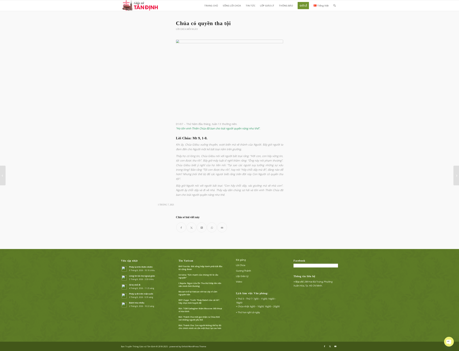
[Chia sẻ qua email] (222, 227)
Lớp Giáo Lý (242, 276)
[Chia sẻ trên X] (191, 227)
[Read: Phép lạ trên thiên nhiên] (124, 269)
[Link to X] (330, 346)
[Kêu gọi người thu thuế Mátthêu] (456, 175)
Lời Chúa (240, 265)
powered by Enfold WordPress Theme (187, 346)
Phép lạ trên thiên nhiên (141, 266)
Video (239, 281)
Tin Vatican (186, 260)
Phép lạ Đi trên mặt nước (141, 293)
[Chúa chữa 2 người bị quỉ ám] (3, 175)
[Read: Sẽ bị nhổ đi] (124, 287)
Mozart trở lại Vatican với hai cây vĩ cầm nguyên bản (198, 293)
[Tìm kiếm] (334, 5)
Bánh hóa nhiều (136, 302)
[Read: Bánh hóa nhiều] (124, 305)
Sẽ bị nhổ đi (134, 284)
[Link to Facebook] (324, 346)
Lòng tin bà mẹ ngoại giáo (142, 275)
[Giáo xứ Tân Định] (140, 5)
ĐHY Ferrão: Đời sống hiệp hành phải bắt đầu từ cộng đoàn (200, 268)
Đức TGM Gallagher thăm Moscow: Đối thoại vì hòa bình (200, 310)
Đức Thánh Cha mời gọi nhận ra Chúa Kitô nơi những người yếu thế (199, 318)
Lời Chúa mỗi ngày (187, 29)
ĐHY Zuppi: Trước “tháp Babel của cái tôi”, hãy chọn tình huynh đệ (199, 301)
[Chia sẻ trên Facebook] (181, 227)
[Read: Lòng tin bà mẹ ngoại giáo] (124, 278)
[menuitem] (211, 5)
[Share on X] (202, 227)
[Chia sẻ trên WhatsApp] (212, 227)
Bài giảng (241, 259)
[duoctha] (229, 79)
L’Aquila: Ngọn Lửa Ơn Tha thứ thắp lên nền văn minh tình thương (200, 285)
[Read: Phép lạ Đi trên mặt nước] (124, 296)
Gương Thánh (243, 270)
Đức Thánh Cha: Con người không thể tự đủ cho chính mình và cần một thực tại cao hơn (200, 327)
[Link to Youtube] (335, 346)
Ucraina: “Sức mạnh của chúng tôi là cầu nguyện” (198, 276)
